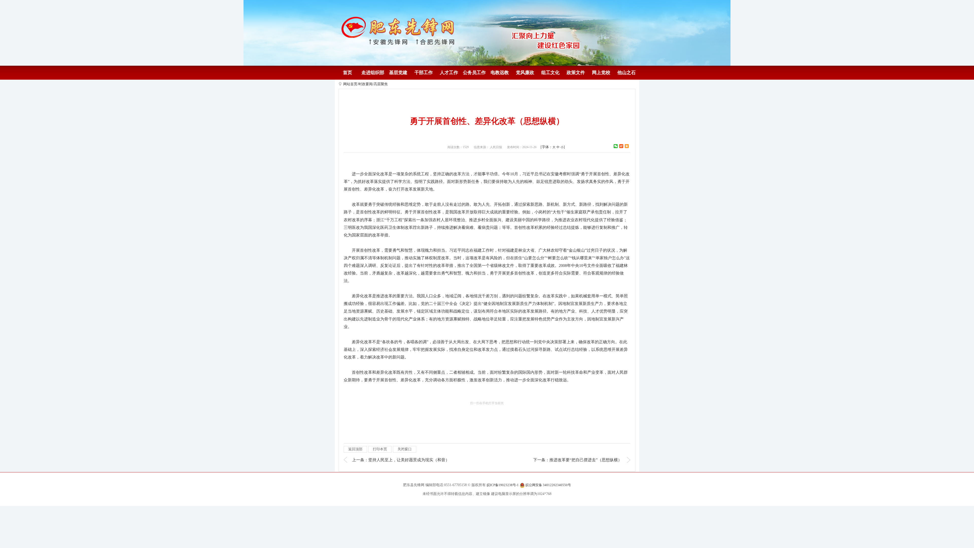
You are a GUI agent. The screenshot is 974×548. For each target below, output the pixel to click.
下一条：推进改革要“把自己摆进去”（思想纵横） (577, 460)
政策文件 (576, 72)
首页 (347, 72)
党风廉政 (525, 72)
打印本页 (380, 449)
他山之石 (626, 72)
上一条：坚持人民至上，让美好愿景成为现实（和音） (400, 460)
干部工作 (423, 72)
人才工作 (449, 72)
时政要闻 (365, 84)
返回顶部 (355, 449)
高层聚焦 (381, 84)
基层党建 (398, 72)
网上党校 (601, 72)
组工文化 (550, 72)
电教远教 (500, 72)
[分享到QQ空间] (627, 146)
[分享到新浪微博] (621, 146)
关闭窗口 (404, 449)
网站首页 (350, 84)
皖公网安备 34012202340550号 (548, 485)
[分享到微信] (616, 146)
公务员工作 (474, 72)
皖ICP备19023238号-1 (503, 485)
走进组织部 (372, 72)
